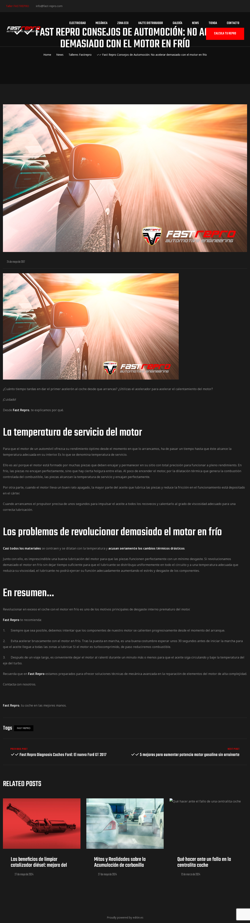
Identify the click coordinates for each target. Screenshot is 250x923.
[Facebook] (66, 5)
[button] (225, 34)
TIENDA (213, 23)
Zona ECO (123, 23)
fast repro (23, 728)
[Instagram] (78, 5)
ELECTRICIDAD (77, 23)
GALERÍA (177, 23)
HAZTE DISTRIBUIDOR (150, 23)
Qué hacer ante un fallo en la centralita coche (204, 862)
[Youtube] (90, 5)
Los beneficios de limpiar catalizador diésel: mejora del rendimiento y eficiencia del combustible (39, 868)
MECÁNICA (101, 23)
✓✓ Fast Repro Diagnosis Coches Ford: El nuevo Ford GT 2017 (63, 752)
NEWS (195, 23)
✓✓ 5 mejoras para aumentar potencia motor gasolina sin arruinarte (187, 752)
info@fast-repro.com (49, 6)
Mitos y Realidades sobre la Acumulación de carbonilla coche (120, 865)
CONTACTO (233, 23)
